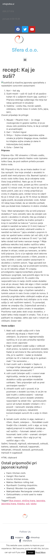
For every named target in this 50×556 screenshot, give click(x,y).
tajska (33, 503)
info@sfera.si (8, 4)
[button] (25, 60)
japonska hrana (8, 503)
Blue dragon (15, 500)
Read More (41, 552)
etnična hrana (28, 500)
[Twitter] (25, 29)
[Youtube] (32, 29)
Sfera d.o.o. (25, 50)
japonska (40, 500)
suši (27, 503)
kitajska (21, 503)
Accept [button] (30, 552)
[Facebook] (18, 29)
